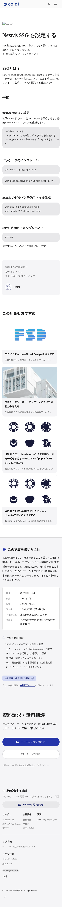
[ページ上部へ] (5, 897)
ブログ (26, 824)
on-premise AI (8, 820)
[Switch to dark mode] (49, 3)
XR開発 (5, 828)
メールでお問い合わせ (32, 804)
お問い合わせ (29, 828)
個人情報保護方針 (26, 765)
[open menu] (55, 4)
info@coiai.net (12, 870)
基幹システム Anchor (11, 824)
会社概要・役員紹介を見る (17, 678)
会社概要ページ (27, 685)
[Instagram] (5, 876)
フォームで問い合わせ (33, 742)
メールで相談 (33, 754)
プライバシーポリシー (47, 820)
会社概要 (27, 820)
